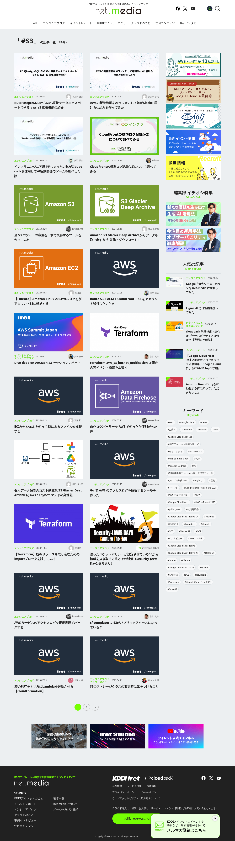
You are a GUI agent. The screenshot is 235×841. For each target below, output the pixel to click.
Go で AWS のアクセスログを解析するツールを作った (123, 492)
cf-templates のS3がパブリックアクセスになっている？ (123, 624)
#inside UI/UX (195, 451)
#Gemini (202, 429)
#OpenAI (172, 589)
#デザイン (198, 480)
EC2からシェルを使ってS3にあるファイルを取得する (48, 428)
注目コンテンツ (165, 23)
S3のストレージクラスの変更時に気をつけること (124, 686)
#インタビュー (175, 538)
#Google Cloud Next (178, 502)
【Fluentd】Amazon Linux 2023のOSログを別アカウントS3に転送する (48, 301)
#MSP (215, 429)
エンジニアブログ (54, 23)
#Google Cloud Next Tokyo (181, 545)
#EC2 (186, 574)
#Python (204, 567)
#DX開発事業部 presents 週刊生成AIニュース (190, 473)
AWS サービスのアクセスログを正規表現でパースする (47, 624)
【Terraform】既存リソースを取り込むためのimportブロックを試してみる (46, 556)
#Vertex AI (184, 531)
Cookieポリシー (150, 792)
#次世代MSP (174, 509)
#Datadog (209, 552)
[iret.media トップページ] (31, 784)
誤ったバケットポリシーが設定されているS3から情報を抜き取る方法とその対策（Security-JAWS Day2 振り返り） (124, 558)
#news (203, 422)
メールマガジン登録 (65, 809)
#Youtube (209, 516)
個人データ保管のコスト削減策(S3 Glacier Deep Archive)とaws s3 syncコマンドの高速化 (48, 492)
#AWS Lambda (195, 538)
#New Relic (200, 574)
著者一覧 (58, 798)
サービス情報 (134, 786)
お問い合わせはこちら (138, 819)
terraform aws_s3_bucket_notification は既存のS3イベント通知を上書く (124, 365)
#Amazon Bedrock (177, 465)
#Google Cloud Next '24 (180, 436)
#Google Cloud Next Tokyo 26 (183, 552)
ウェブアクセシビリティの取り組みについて (136, 798)
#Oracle (171, 560)
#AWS (170, 422)
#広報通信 (173, 574)
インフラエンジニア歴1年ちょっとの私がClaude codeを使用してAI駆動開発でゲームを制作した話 (48, 171)
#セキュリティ (175, 451)
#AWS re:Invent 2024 (178, 494)
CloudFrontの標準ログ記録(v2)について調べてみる (123, 168)
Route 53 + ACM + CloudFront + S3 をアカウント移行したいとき (124, 301)
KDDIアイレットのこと (111, 23)
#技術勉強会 (192, 509)
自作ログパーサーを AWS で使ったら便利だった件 (123, 428)
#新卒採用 (173, 524)
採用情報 (151, 786)
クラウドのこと (140, 23)
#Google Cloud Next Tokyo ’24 (183, 516)
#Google (205, 524)
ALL (35, 23)
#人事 (197, 458)
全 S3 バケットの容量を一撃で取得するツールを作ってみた (47, 237)
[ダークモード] (209, 8)
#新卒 (197, 494)
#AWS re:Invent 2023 (204, 502)
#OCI (198, 531)
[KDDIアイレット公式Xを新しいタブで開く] (185, 9)
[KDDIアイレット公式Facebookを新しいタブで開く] (178, 9)
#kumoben (189, 524)
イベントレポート (81, 23)
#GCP (170, 531)
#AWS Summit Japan (178, 458)
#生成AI (171, 429)
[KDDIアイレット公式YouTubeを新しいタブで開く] (193, 9)
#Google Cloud (187, 422)
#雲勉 (212, 480)
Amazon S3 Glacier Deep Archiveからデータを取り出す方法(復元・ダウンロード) (124, 237)
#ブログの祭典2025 (177, 480)
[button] (218, 9)
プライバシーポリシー (124, 792)
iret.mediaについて (65, 804)
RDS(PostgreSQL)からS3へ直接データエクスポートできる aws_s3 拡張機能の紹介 (47, 105)
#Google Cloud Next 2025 (198, 581)
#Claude (185, 560)
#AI (194, 465)
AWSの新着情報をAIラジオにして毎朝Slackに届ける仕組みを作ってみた (123, 105)
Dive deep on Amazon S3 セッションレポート (47, 363)
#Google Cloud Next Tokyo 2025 (200, 487)
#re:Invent (186, 429)
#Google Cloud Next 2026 (181, 567)
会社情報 (117, 786)
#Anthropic (173, 581)
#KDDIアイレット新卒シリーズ (183, 444)
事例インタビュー (191, 23)
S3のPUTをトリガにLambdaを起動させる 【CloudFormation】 (43, 688)
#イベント (173, 487)
